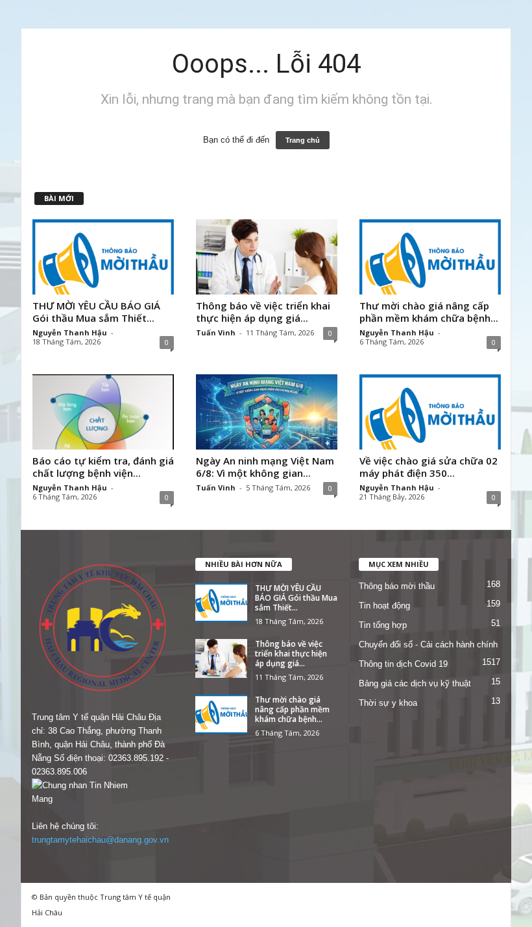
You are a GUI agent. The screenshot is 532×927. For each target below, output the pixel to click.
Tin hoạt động (384, 605)
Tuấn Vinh (216, 332)
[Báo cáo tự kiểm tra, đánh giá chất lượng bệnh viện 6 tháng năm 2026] (103, 412)
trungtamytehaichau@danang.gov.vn (100, 840)
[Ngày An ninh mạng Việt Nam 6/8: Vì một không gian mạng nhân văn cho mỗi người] (266, 412)
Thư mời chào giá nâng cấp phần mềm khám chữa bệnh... (428, 311)
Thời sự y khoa (388, 703)
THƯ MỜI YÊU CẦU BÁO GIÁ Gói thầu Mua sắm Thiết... (96, 311)
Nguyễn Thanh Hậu (69, 332)
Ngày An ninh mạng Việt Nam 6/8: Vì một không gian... (265, 466)
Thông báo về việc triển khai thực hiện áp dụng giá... (263, 311)
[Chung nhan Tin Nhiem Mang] (102, 792)
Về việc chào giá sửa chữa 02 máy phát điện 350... (428, 466)
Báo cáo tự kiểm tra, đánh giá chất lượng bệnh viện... (103, 466)
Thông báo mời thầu (397, 586)
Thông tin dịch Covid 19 (403, 664)
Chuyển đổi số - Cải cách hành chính (428, 644)
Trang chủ (302, 140)
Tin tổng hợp (383, 625)
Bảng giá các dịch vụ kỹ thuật (415, 683)
